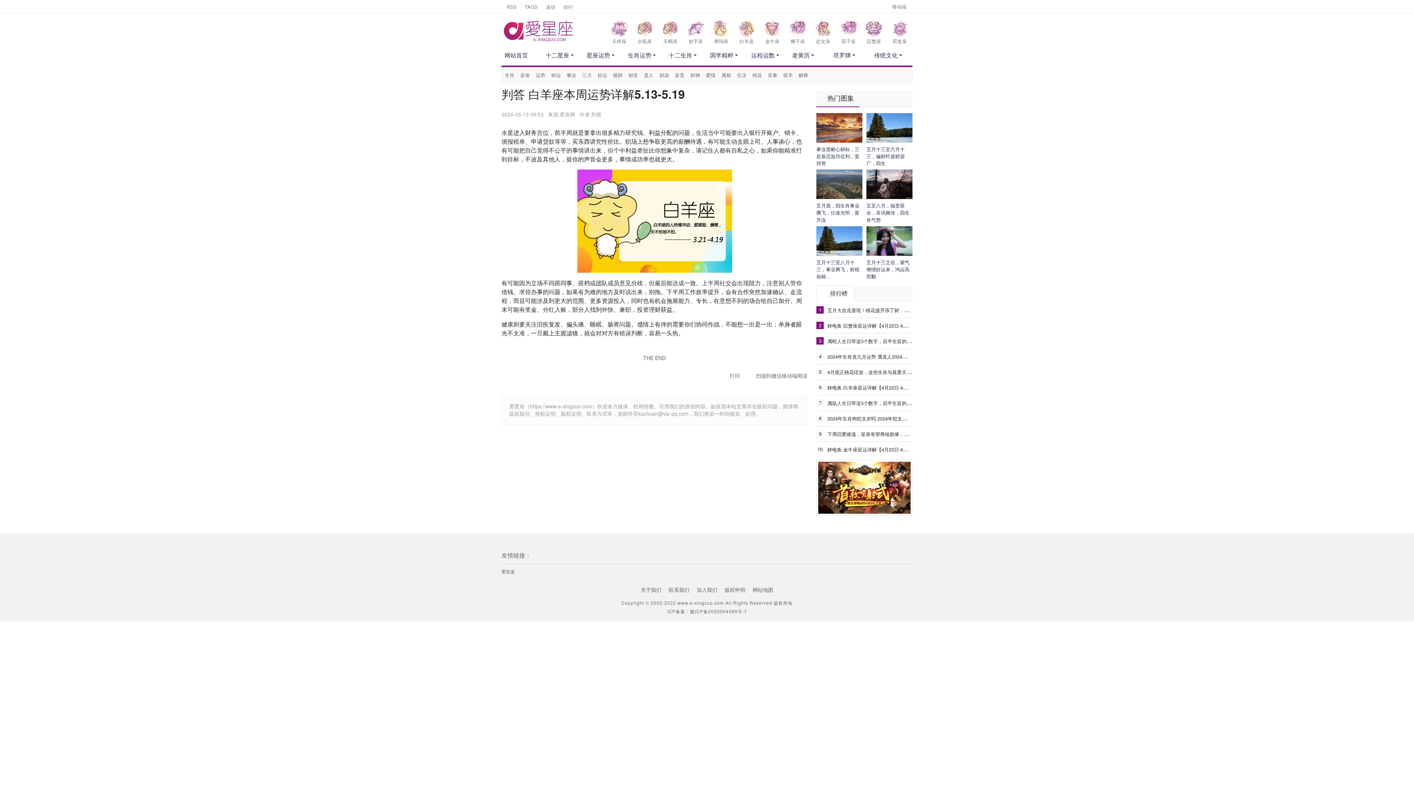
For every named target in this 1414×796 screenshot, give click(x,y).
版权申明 (735, 589)
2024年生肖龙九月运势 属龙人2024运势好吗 (874, 356)
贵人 (649, 75)
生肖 (509, 75)
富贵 (680, 75)
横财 (618, 75)
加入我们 (707, 589)
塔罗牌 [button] (842, 55)
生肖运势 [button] (639, 55)
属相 (726, 75)
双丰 (788, 75)
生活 (741, 75)
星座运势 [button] (598, 55)
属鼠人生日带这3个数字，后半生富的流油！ (874, 402)
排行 (568, 6)
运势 (540, 75)
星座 (525, 75)
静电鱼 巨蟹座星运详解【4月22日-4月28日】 (874, 325)
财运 (556, 75)
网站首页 (516, 55)
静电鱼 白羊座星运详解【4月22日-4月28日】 (874, 387)
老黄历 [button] (801, 55)
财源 (664, 75)
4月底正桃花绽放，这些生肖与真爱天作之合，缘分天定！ (888, 372)
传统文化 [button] (886, 55)
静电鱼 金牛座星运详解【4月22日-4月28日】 (874, 449)
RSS (512, 6)
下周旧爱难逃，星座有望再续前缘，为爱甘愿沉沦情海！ (887, 433)
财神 (695, 75)
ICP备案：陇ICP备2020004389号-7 (707, 611)
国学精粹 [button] (722, 55)
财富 (633, 75)
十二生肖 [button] (680, 55)
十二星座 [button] (557, 55)
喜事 (772, 75)
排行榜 (839, 293)
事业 (571, 75)
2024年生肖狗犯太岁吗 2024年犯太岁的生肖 (874, 418)
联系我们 (679, 589)
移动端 (899, 6)
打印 (735, 375)
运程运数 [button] (763, 55)
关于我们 (651, 589)
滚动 (550, 6)
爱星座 (508, 571)
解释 (803, 75)
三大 (587, 75)
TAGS (531, 6)
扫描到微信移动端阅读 (782, 375)
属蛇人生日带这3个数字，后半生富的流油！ (874, 341)
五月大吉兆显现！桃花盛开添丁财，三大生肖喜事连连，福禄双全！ (899, 310)
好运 (602, 75)
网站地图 (763, 589)
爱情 (710, 75)
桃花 (757, 75)
